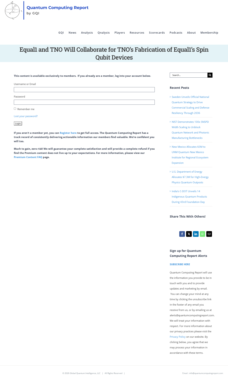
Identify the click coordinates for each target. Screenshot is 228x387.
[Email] (209, 234)
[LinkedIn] (195, 234)
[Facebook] (182, 234)
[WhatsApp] (202, 234)
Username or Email (25, 84)
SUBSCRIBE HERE (180, 264)
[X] (188, 234)
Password (19, 96)
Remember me (25, 109)
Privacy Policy (178, 336)
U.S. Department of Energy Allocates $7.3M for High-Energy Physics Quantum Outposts (190, 177)
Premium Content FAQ (28, 157)
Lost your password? (26, 116)
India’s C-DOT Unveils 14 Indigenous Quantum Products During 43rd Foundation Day (189, 196)
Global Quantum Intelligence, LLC (85, 373)
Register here (68, 132)
